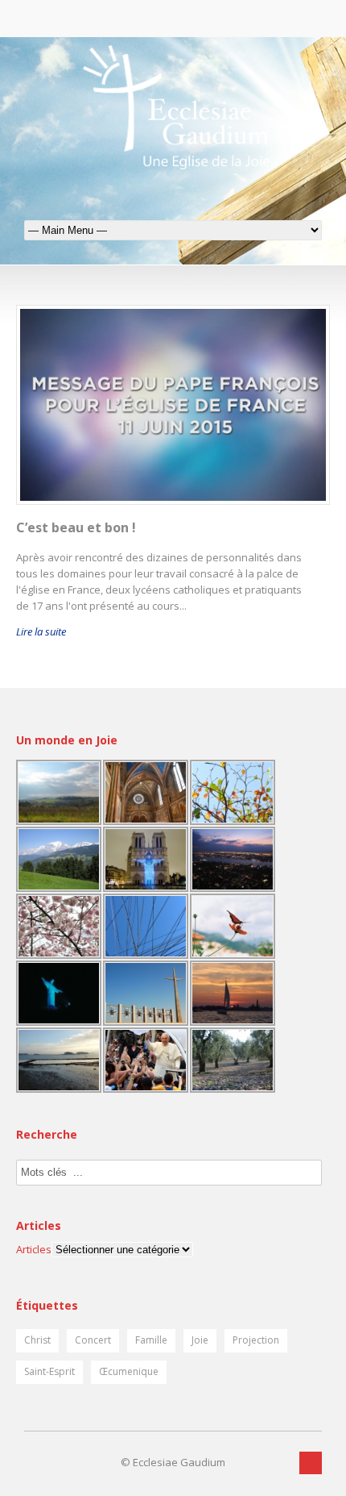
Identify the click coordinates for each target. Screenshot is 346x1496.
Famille (151, 1340)
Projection (256, 1340)
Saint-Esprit (49, 1371)
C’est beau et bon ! (76, 527)
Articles (33, 1249)
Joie (200, 1340)
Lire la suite (41, 631)
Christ (37, 1340)
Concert (93, 1340)
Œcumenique (129, 1371)
